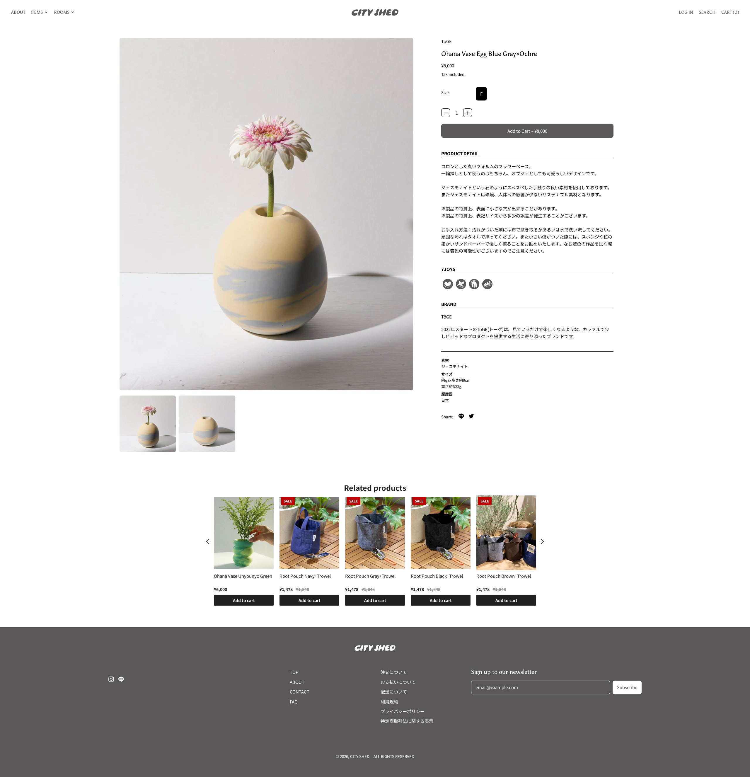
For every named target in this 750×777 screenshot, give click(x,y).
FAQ (294, 701)
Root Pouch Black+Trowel (437, 576)
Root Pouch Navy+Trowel (305, 576)
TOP (294, 672)
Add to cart (244, 600)
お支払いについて (398, 682)
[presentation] (208, 541)
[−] (445, 112)
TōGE (446, 41)
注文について (394, 672)
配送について (394, 692)
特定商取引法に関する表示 (407, 721)
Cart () (730, 13)
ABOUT (18, 12)
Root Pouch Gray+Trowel (370, 576)
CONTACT (299, 692)
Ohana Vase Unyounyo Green (243, 576)
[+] (467, 112)
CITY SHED (359, 756)
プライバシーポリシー (403, 711)
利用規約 (389, 701)
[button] (148, 424)
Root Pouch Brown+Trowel (503, 576)
